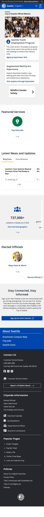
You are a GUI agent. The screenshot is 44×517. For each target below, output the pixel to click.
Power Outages (12, 444)
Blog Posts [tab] (7, 159)
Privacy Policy (9, 477)
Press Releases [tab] (22, 159)
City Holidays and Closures (14, 410)
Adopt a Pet (10, 452)
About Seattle (11, 331)
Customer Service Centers (18, 379)
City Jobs (7, 340)
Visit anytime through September (20, 81)
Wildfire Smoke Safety (18, 92)
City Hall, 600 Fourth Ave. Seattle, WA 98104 (20, 366)
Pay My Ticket (11, 448)
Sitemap (7, 487)
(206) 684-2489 (9, 363)
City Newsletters (13, 421)
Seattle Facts (9, 344)
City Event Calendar (14, 416)
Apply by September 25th (16, 57)
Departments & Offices (16, 426)
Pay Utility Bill (17, 130)
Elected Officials (34, 277)
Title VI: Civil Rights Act (12, 484)
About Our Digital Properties (15, 474)
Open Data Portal (10, 403)
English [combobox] (18, 6)
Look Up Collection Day (15, 460)
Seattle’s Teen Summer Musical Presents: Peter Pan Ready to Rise (18, 171)
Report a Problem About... (21, 385)
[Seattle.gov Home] (8, 6)
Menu (40, 7)
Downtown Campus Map (15, 336)
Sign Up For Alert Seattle (20, 318)
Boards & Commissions (16, 431)
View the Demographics (17, 227)
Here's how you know (31, 1)
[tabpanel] (22, 176)
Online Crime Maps (13, 456)
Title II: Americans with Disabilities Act (18, 480)
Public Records (9, 406)
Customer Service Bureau (13, 360)
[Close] (42, 1)
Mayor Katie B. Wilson (17, 265)
